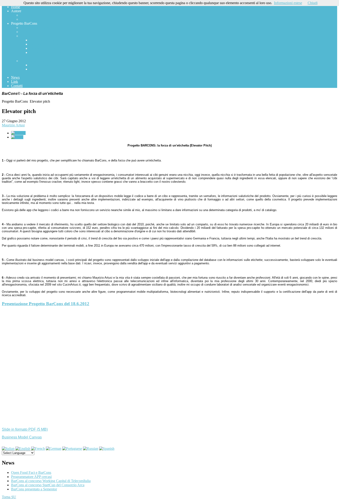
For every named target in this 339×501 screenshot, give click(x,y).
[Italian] (8, 448)
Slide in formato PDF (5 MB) (25, 429)
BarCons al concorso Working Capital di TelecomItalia (51, 481)
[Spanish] (106, 448)
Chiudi (313, 3)
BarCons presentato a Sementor (34, 489)
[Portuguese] (72, 448)
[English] (22, 448)
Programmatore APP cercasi (31, 477)
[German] (53, 448)
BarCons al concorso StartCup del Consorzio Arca (47, 485)
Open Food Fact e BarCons (31, 472)
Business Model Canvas (22, 437)
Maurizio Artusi (13, 125)
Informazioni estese (288, 3)
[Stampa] (18, 133)
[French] (38, 448)
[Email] (17, 137)
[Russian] (90, 448)
